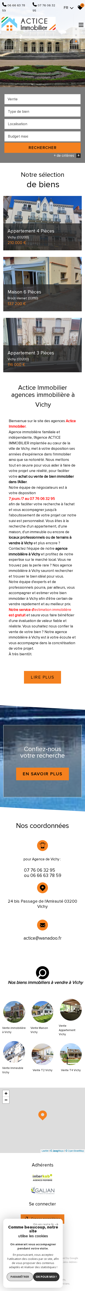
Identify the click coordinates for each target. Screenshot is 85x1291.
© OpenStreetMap (75, 1150)
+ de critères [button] (67, 155)
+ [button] (6, 1093)
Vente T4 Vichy (71, 1070)
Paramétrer (19, 1277)
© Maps (57, 1150)
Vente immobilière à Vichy (14, 1030)
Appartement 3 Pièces (31, 355)
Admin (73, 1262)
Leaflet (45, 1150)
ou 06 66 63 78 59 (42, 875)
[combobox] (42, 99)
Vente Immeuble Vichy (12, 1070)
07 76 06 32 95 (39, 870)
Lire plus (42, 677)
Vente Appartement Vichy (67, 1030)
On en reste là (43, 1224)
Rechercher (43, 147)
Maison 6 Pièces (24, 294)
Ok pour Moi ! (46, 1277)
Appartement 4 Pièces (31, 233)
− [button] (6, 1100)
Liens (65, 1262)
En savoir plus (42, 774)
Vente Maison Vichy (39, 1030)
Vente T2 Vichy (42, 1070)
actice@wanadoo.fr (43, 937)
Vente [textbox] (13, 99)
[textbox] (42, 111)
